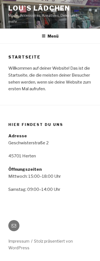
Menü (53, 36)
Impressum (18, 241)
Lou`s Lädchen (39, 8)
